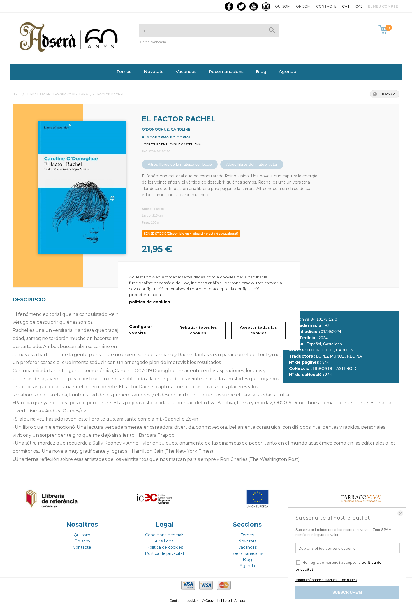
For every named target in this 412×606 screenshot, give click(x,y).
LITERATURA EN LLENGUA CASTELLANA (171, 144)
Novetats (153, 71)
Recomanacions (226, 71)
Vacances (186, 71)
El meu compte (383, 6)
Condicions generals (164, 534)
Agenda (287, 71)
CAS (358, 6)
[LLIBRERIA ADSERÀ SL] (69, 51)
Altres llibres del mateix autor (251, 164)
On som (303, 6)
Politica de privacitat (164, 553)
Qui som (282, 6)
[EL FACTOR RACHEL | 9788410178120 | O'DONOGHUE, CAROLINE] (74, 185)
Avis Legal (165, 541)
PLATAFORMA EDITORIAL (166, 137)
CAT (346, 6)
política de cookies (149, 301)
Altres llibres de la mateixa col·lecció (180, 164)
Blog (261, 71)
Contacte (326, 6)
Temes (123, 71)
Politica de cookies (165, 547)
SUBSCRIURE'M (347, 592)
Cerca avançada (153, 42)
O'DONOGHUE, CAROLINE (166, 129)
